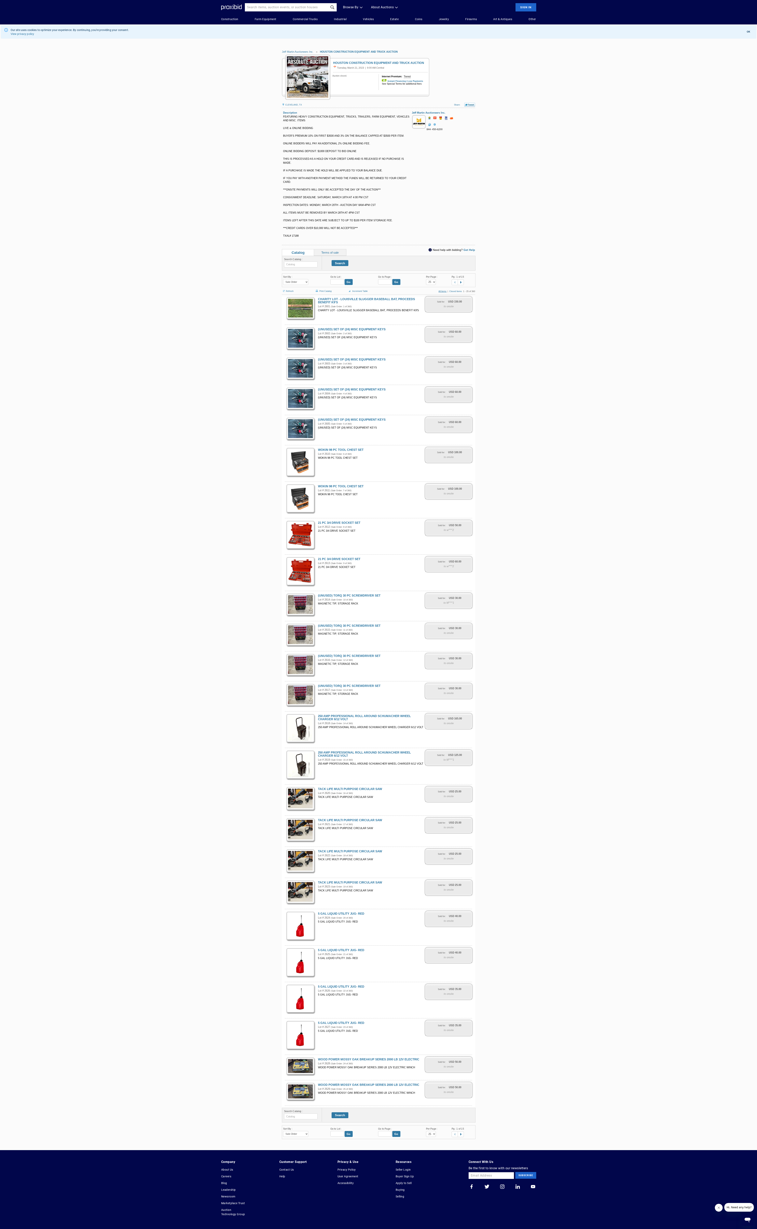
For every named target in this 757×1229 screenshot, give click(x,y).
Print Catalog (325, 290)
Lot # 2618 (324, 723)
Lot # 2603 (324, 363)
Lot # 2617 (324, 690)
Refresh (290, 291)
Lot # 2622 (324, 855)
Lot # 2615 (324, 630)
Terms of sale (330, 252)
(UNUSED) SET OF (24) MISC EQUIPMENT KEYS (352, 329)
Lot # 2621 (324, 824)
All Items (442, 291)
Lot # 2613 (324, 563)
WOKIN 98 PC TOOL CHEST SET (341, 449)
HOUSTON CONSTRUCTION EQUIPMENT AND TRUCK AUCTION (359, 51)
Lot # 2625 (324, 954)
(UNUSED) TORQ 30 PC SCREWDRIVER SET (349, 595)
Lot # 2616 (324, 660)
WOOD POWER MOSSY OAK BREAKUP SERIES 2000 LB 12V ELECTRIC (368, 1059)
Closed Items (455, 291)
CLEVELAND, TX (293, 105)
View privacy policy (22, 33)
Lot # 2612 (324, 527)
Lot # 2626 (324, 990)
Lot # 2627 (324, 1027)
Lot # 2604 (324, 393)
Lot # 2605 (324, 423)
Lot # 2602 (324, 333)
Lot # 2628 (324, 1063)
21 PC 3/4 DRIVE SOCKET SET (339, 522)
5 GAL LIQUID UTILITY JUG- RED (341, 913)
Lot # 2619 (324, 759)
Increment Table (360, 291)
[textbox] (301, 264)
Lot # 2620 (324, 793)
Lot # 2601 (324, 306)
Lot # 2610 (324, 454)
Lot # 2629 (324, 1089)
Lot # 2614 (324, 599)
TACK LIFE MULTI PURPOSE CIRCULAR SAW (350, 789)
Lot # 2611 (324, 490)
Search (340, 263)
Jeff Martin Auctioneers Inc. (297, 51)
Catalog (298, 253)
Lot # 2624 (324, 917)
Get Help (469, 249)
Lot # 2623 (324, 886)
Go (349, 282)
